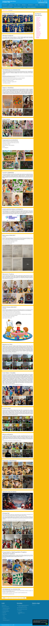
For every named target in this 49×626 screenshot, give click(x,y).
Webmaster (4, 605)
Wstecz (4, 597)
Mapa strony (5, 614)
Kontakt (4, 617)
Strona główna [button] (4, 4)
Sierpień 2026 (38, 17)
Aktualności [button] (11, 4)
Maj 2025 (37, 27)
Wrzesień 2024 (38, 34)
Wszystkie (37, 37)
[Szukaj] (46, 2)
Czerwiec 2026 (38, 18)
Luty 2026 (37, 21)
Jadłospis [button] (36, 4)
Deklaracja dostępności (6, 608)
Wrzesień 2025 (38, 25)
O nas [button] (15, 4)
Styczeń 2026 (38, 22)
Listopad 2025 (38, 24)
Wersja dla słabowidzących (6, 624)
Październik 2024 (38, 33)
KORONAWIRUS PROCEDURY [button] (7, 7)
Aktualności (10, 10)
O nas (4, 615)
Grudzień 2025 (38, 23)
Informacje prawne (5, 609)
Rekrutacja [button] (24, 4)
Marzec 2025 (38, 29)
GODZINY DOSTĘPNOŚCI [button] (31, 7)
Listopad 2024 (38, 32)
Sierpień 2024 (38, 35)
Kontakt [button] (24, 7)
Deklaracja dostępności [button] (18, 7)
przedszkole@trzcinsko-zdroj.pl (22, 607)
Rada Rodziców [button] (42, 4)
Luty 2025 (37, 30)
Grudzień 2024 (38, 31)
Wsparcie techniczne (6, 606)
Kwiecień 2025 (38, 28)
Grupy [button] (19, 4)
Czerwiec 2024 (38, 36)
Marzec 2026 (38, 20)
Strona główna (5, 10)
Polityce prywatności (44, 622)
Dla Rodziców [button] (30, 4)
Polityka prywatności (6, 611)
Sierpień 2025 (38, 26)
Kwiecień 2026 (38, 19)
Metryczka (4, 612)
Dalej (24, 597)
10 (21, 597)
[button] (40, 1)
